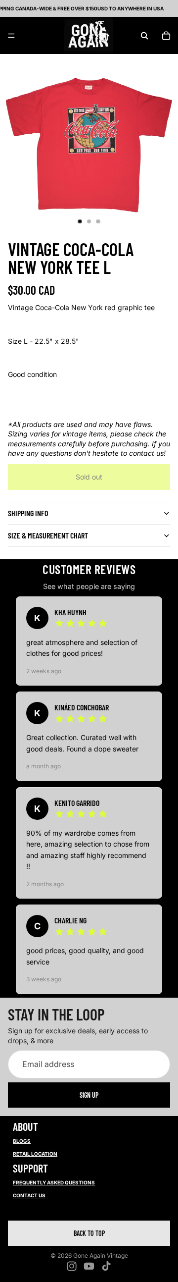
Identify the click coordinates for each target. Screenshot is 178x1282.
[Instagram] (72, 1266)
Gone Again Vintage (100, 1255)
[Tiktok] (106, 1266)
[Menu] (11, 35)
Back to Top (89, 1233)
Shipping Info (28, 513)
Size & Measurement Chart (48, 535)
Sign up (89, 1095)
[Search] (144, 36)
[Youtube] (89, 1266)
